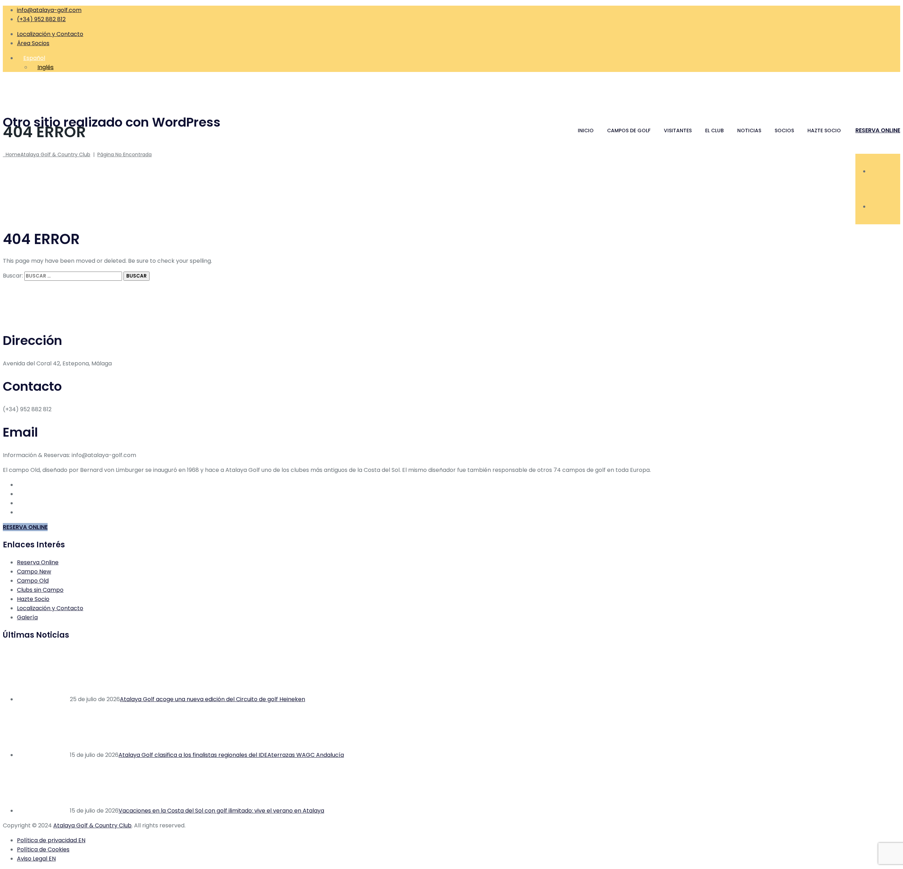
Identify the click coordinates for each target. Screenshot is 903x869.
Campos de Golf (628, 130)
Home (46, 154)
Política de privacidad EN (51, 840)
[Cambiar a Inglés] (872, 171)
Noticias (749, 130)
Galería (27, 617)
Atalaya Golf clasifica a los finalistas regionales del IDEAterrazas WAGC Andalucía (231, 755)
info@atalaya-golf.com (49, 10)
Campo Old (33, 581)
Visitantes (678, 130)
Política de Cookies (43, 849)
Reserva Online (38, 562)
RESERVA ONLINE (877, 130)
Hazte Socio (824, 130)
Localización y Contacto (50, 34)
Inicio (586, 130)
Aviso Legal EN (36, 859)
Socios (784, 130)
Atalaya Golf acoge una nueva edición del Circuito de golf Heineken (212, 699)
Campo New (34, 571)
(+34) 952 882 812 (41, 19)
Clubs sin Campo (40, 590)
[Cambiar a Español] (872, 206)
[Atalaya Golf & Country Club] (451, 91)
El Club (714, 130)
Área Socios (33, 43)
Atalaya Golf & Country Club (92, 825)
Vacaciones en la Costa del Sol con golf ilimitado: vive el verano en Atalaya (221, 811)
